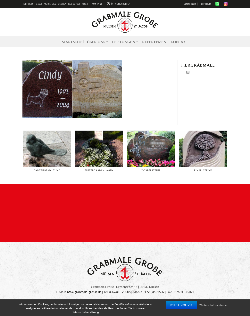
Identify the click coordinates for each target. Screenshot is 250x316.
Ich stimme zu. (181, 305)
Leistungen (123, 41)
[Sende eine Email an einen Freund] (187, 72)
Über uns (96, 41)
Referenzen (154, 41)
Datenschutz (190, 3)
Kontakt (179, 41)
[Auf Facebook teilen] (183, 72)
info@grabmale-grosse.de (83, 292)
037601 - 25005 (120, 292)
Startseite (72, 41)
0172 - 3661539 (153, 292)
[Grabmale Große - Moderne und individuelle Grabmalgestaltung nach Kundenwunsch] (125, 22)
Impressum (205, 3)
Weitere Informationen (213, 305)
